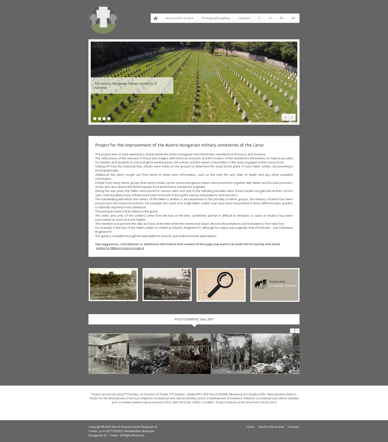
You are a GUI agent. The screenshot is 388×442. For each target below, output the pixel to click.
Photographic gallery (216, 18)
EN (281, 18)
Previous (285, 117)
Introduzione (156, 18)
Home (250, 427)
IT (259, 18)
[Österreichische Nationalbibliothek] (108, 353)
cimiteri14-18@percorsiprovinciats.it (120, 248)
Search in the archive (179, 18)
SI (270, 18)
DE (293, 18)
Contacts (244, 18)
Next (292, 117)
